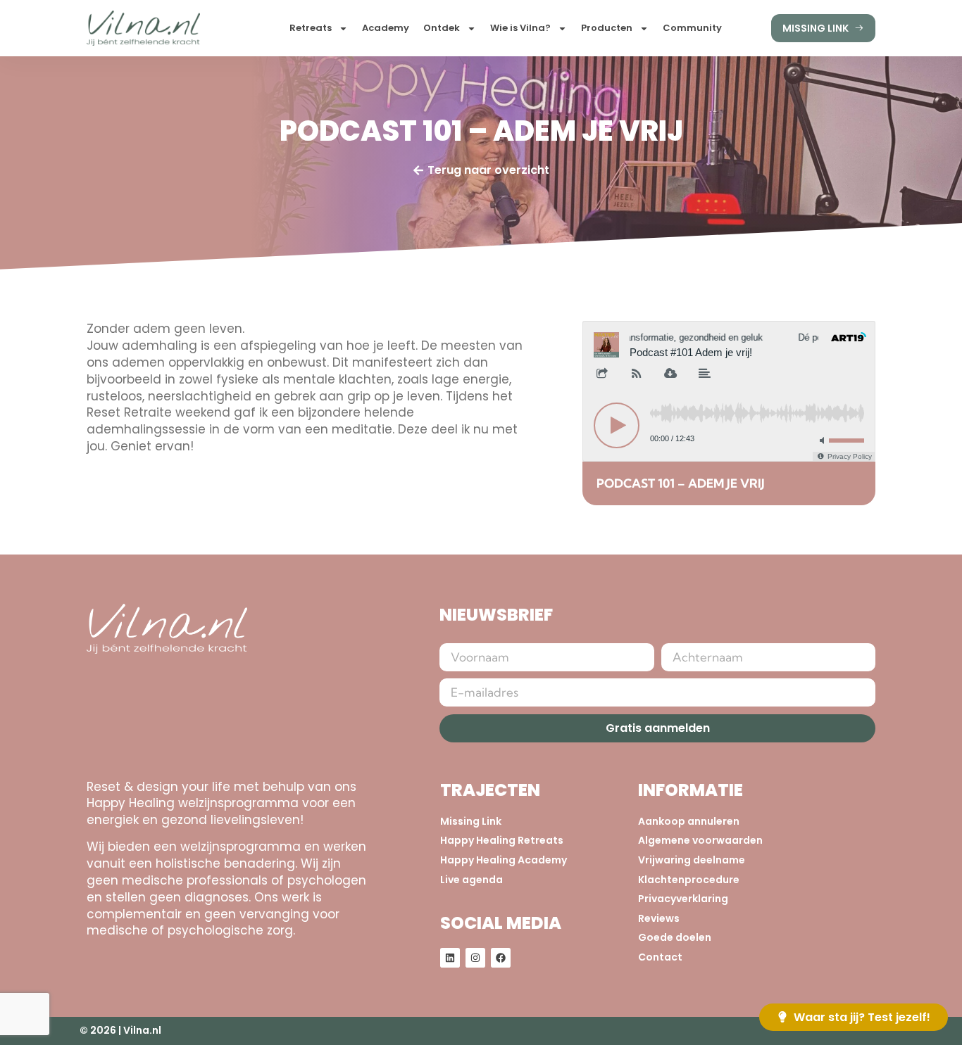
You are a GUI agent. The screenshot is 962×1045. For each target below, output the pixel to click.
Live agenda (471, 880)
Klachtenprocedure (688, 880)
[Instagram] (475, 958)
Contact (660, 957)
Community (692, 27)
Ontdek (441, 27)
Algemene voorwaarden (700, 840)
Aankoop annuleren (688, 821)
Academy (385, 27)
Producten (606, 27)
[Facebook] (501, 958)
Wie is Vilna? (520, 27)
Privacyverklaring (683, 899)
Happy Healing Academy (503, 860)
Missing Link (470, 821)
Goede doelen (674, 937)
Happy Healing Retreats (501, 840)
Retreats (310, 27)
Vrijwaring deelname (691, 860)
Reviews (659, 918)
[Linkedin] (450, 958)
